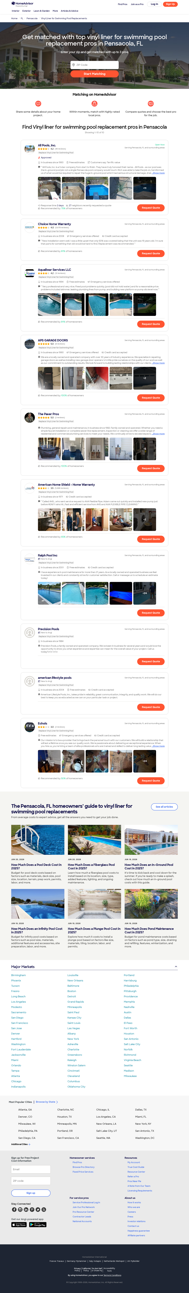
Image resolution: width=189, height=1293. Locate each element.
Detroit (71, 996)
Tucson (15, 985)
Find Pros (77, 1162)
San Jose (16, 1028)
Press (130, 1216)
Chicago (16, 1081)
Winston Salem (76, 1065)
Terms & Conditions (112, 1275)
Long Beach (18, 996)
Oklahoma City (76, 1086)
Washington (18, 1044)
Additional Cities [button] (19, 1144)
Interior (15, 11)
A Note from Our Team (139, 1186)
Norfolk (128, 1049)
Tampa (15, 1070)
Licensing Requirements (140, 1190)
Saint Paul (73, 1012)
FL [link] (22, 18)
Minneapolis (74, 1007)
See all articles (164, 806)
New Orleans (75, 980)
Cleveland (73, 1076)
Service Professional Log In (86, 1202)
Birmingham (18, 975)
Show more (159, 173)
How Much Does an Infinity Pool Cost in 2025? (36, 930)
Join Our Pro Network (84, 1207)
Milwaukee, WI (26, 1123)
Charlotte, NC (65, 1109)
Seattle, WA (103, 1138)
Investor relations (136, 1221)
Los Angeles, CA (106, 1116)
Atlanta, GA (25, 1109)
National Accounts (82, 1221)
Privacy (77, 1269)
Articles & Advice (69, 11)
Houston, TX (64, 1116)
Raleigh (71, 1060)
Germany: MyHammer (76, 1261)
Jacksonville (18, 1054)
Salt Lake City (132, 1044)
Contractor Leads (82, 1216)
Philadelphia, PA (28, 1130)
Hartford (16, 1039)
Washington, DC (144, 1138)
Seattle (128, 1065)
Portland (129, 975)
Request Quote (151, 207)
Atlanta (15, 1076)
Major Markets (22, 966)
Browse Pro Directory (83, 1167)
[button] (49, 188)
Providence (131, 996)
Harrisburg (130, 980)
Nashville (129, 1007)
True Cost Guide (136, 1167)
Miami (14, 1060)
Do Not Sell (97, 1269)
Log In (154, 4)
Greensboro (74, 1054)
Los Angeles (18, 1001)
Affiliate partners (136, 1235)
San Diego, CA (26, 1138)
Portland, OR (65, 1130)
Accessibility (109, 1269)
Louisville (72, 975)
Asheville (72, 1044)
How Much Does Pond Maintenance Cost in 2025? (149, 930)
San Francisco (19, 1023)
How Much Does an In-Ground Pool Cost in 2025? (149, 866)
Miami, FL (140, 1116)
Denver (15, 1033)
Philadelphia (131, 985)
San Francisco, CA (68, 1138)
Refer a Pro (133, 1176)
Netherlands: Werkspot (114, 1261)
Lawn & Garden (42, 11)
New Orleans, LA (106, 1123)
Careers (132, 1212)
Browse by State (45, 1101)
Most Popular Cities (20, 1102)
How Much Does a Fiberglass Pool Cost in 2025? (91, 866)
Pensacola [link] (32, 18)
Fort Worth (130, 1028)
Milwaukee (130, 1076)
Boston (71, 991)
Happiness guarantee (139, 1230)
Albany (71, 1033)
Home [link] (14, 18)
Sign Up (170, 4)
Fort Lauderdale (21, 1049)
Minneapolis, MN (67, 1123)
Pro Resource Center (83, 1212)
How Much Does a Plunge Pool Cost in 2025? (94, 930)
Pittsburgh (130, 991)
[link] (94, 149)
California (86, 1269)
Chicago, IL (103, 1109)
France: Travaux (57, 1261)
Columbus (73, 1081)
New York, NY (143, 1123)
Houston (129, 1033)
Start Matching (94, 74)
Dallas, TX (141, 1109)
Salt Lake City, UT (106, 1130)
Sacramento (18, 1012)
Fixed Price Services (83, 1172)
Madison (129, 1070)
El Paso (128, 1023)
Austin (127, 1012)
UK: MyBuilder (133, 1261)
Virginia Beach (132, 1060)
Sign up (30, 1193)
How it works (134, 1202)
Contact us (133, 1226)
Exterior (26, 11)
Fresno (15, 991)
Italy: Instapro (95, 1261)
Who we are (134, 1207)
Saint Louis (73, 1023)
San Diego (17, 1017)
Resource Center (136, 1172)
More (55, 11)
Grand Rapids (75, 1001)
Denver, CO (25, 1116)
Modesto (16, 1007)
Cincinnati (73, 1070)
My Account (134, 1162)
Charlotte (73, 1049)
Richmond (130, 1054)
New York (73, 1039)
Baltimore (73, 985)
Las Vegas (73, 1028)
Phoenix (16, 980)
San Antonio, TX (144, 1130)
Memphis (129, 1001)
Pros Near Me (134, 1181)
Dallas (127, 1017)
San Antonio (131, 1039)
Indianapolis (18, 1086)
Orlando (16, 1065)
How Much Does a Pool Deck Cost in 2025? (36, 866)
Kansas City (74, 1017)
